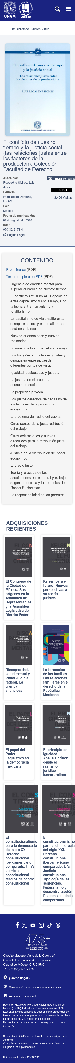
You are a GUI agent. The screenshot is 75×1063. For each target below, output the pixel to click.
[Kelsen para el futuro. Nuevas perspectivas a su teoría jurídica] (56, 577)
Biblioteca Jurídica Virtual (32, 29)
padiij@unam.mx (25, 1047)
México (8, 210)
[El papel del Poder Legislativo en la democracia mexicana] (19, 741)
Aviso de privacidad (22, 996)
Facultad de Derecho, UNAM (17, 198)
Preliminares (16, 269)
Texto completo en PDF (24, 276)
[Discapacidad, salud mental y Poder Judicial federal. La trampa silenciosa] (19, 661)
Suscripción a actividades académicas (35, 987)
